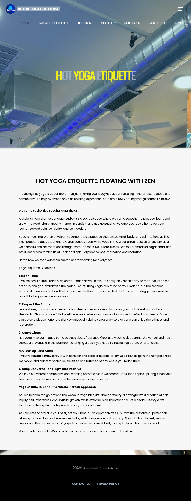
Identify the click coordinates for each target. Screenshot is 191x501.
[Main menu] (181, 9)
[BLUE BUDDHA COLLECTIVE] (10, 9)
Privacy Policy (108, 484)
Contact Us (81, 484)
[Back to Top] (176, 486)
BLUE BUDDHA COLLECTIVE (38, 8)
